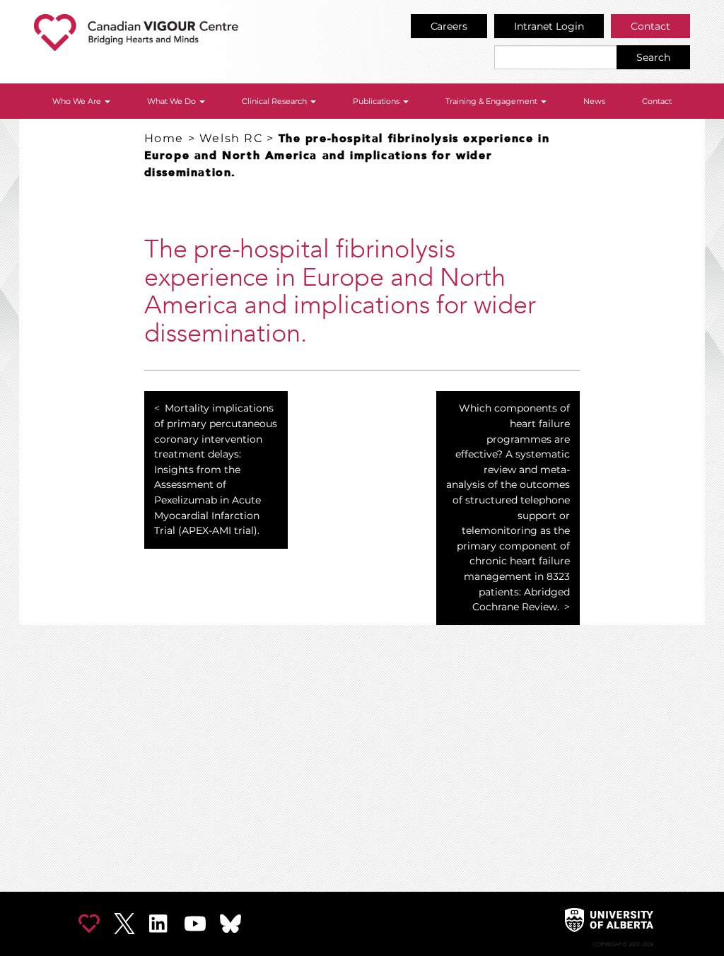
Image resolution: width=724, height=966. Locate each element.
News (594, 101)
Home (164, 138)
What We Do (172, 101)
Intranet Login (549, 26)
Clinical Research (275, 101)
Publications (377, 101)
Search (653, 57)
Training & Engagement (492, 101)
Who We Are (77, 101)
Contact (650, 26)
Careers (449, 26)
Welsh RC (231, 138)
